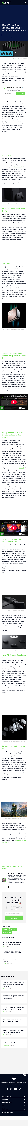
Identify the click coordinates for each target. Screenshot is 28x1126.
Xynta (24, 1118)
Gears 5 (21, 468)
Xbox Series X (7, 932)
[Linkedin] (8, 887)
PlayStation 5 (18, 167)
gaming (5, 929)
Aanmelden (21, 93)
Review (13, 929)
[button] (23, 1096)
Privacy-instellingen (7, 1112)
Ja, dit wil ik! (14, 918)
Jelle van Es (9, 35)
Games (4, 35)
